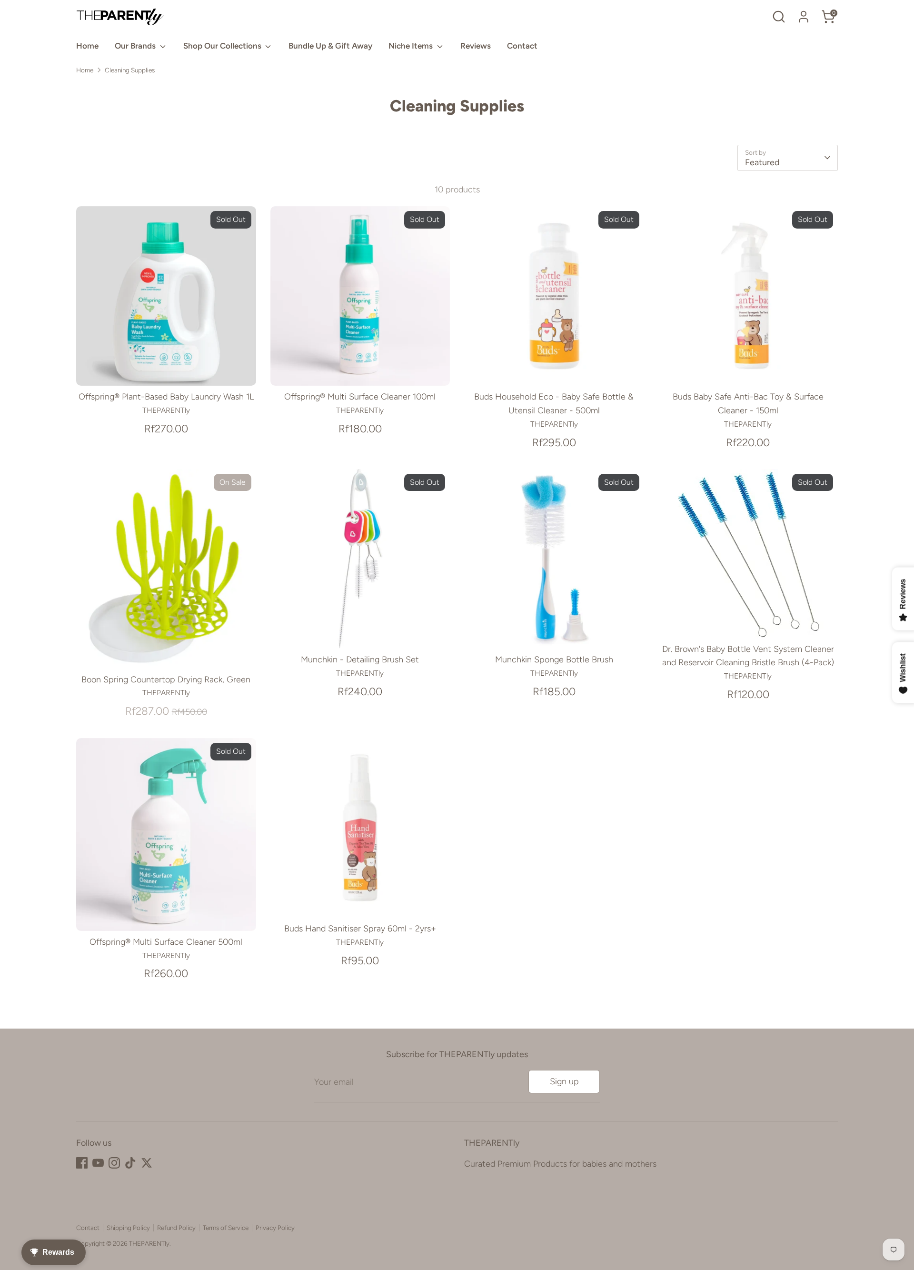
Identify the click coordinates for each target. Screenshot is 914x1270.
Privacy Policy (275, 1227)
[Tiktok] (130, 1163)
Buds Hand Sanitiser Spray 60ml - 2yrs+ (360, 928)
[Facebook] (82, 1163)
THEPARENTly (149, 1243)
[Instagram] (114, 1163)
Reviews (475, 45)
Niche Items (411, 45)
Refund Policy (176, 1227)
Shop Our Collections (223, 45)
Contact (522, 45)
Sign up (564, 1081)
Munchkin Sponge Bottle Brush (554, 659)
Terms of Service (225, 1227)
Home (87, 45)
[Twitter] (146, 1163)
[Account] (803, 16)
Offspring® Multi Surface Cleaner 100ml (360, 396)
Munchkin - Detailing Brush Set (360, 659)
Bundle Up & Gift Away (330, 45)
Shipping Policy (128, 1227)
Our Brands (136, 45)
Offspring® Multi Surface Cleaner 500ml (165, 942)
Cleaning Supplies (130, 70)
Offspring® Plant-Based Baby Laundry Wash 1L (166, 396)
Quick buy (166, 369)
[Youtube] (98, 1163)
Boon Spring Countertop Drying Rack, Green (165, 679)
